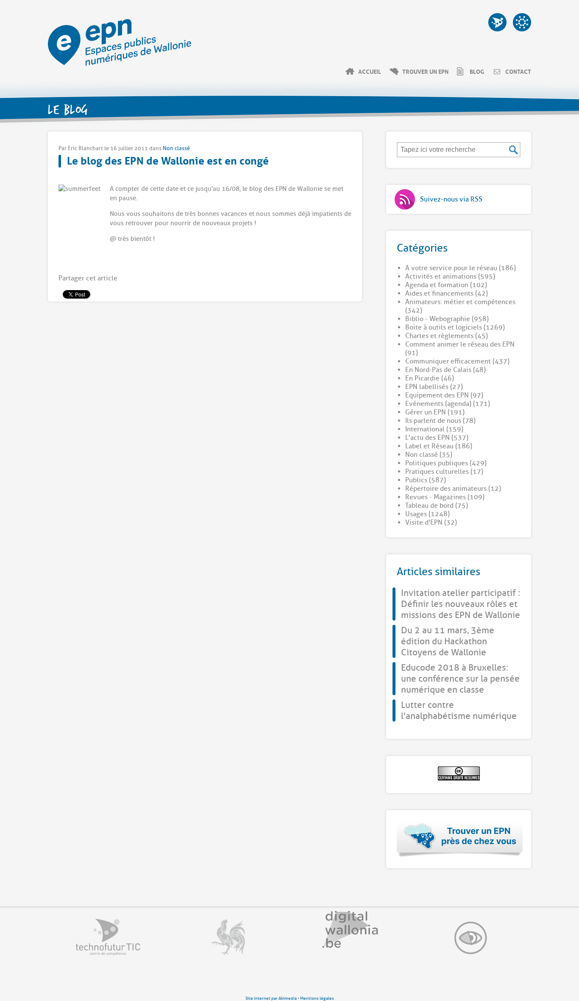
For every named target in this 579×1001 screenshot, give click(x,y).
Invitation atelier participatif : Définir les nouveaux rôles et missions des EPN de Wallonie (460, 604)
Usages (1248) (427, 514)
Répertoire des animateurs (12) (453, 488)
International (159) (434, 429)
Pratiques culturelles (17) (444, 471)
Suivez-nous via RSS (451, 199)
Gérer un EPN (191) (435, 412)
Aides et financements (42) (446, 293)
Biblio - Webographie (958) (447, 319)
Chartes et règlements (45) (446, 336)
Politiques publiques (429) (446, 463)
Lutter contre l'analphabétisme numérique (459, 710)
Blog (477, 71)
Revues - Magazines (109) (444, 497)
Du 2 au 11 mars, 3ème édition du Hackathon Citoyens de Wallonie (447, 641)
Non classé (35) (428, 454)
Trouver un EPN (425, 71)
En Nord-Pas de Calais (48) (445, 370)
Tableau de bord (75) (436, 505)
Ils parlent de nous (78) (440, 421)
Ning (522, 22)
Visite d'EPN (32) (431, 522)
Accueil (369, 71)
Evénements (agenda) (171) (447, 404)
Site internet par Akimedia (271, 998)
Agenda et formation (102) (446, 285)
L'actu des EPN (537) (436, 437)
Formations (497, 22)
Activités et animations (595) (450, 276)
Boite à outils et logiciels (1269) (455, 327)
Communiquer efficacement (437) (457, 361)
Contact (518, 71)
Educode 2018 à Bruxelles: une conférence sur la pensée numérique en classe (460, 678)
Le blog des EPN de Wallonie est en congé (168, 159)
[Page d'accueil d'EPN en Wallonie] (119, 63)
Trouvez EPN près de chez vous (460, 839)
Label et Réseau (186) (438, 446)
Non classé (176, 148)
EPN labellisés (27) (434, 387)
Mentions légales (317, 998)
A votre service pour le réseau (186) (460, 268)
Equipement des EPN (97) (444, 395)
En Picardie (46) (429, 378)
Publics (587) (425, 480)
